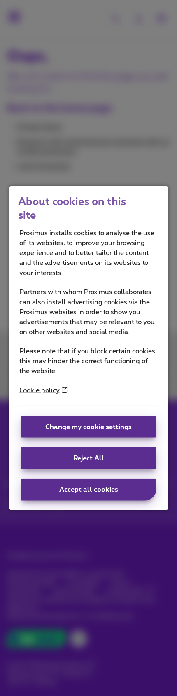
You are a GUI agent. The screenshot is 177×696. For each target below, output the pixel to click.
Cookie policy (39, 390)
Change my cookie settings (88, 426)
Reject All (88, 458)
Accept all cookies (88, 489)
